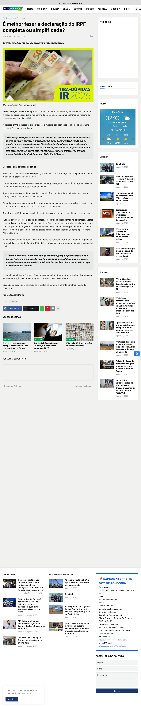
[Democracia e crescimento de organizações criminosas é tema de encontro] (107, 213)
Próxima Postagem (83, 386)
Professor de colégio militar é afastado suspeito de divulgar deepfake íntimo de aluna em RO (125, 347)
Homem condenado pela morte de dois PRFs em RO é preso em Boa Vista (125, 197)
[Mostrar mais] (58, 308)
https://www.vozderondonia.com (113, 640)
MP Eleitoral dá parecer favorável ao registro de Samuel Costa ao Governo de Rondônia (31, 625)
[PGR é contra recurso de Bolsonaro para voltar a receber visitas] (107, 232)
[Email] (52, 308)
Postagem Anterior (12, 386)
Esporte (78, 9)
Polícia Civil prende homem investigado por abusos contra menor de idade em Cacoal (125, 366)
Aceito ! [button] (11, 699)
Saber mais (26, 693)
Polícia (55, 9)
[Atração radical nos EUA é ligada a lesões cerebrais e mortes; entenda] (56, 583)
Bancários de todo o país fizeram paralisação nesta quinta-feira (30, 640)
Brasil (66, 9)
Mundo (90, 9)
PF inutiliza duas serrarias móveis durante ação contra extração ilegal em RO (125, 284)
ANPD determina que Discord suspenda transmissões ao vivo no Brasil (125, 252)
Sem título (120, 164)
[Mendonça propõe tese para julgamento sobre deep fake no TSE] (107, 179)
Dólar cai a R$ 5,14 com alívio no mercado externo (79, 344)
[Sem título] (107, 167)
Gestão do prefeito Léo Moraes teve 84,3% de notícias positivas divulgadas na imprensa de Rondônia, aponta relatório (30, 585)
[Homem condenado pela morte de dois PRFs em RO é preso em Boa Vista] (107, 196)
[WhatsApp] (42, 308)
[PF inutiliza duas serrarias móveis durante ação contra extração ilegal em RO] (107, 282)
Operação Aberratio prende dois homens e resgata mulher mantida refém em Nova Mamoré (125, 327)
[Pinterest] (47, 308)
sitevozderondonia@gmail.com (112, 646)
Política (102, 9)
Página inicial (8, 18)
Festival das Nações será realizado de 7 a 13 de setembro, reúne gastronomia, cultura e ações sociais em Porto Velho (29, 605)
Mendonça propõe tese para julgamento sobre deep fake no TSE (125, 180)
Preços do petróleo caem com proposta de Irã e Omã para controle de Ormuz (15, 345)
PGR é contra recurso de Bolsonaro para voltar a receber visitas (123, 234)
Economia (21, 18)
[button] (129, 9)
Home (30, 9)
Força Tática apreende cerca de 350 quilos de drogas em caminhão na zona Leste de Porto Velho (125, 386)
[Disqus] (48, 421)
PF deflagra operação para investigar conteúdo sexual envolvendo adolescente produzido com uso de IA (125, 305)
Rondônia (42, 9)
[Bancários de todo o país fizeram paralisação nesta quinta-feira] (9, 640)
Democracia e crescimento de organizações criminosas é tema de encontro (124, 215)
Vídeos (114, 9)
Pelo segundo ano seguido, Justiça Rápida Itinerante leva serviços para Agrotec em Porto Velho (77, 610)
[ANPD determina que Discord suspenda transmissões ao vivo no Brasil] (107, 251)
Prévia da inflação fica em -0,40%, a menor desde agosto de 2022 (46, 345)
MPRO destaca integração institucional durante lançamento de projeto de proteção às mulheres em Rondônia (77, 628)
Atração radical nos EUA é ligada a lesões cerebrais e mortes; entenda (77, 582)
